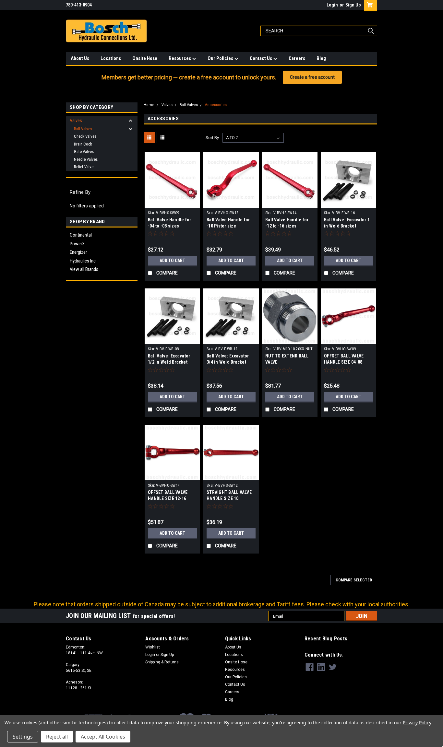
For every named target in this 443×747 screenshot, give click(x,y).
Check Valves (85, 136)
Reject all (57, 736)
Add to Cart (172, 260)
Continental (81, 235)
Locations (111, 58)
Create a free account (312, 77)
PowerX (77, 244)
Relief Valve (83, 166)
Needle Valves (86, 159)
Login (332, 4)
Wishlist (152, 647)
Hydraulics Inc (83, 261)
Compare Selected (354, 580)
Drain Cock (83, 144)
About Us (80, 58)
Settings (23, 736)
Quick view (172, 202)
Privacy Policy (417, 722)
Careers (297, 58)
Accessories (216, 105)
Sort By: (213, 137)
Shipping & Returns (162, 662)
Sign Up (353, 4)
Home (149, 105)
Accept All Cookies (103, 736)
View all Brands (84, 269)
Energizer (78, 252)
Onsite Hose (144, 58)
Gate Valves (84, 151)
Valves (76, 120)
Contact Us (261, 58)
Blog (321, 58)
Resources (180, 58)
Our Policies (221, 58)
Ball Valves (83, 128)
